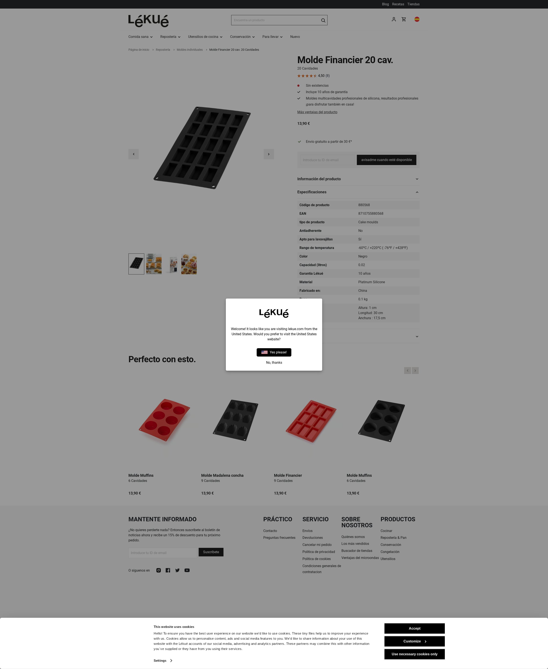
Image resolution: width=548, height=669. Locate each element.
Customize (412, 641)
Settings (160, 660)
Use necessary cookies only (415, 654)
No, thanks (274, 362)
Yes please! (278, 352)
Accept (414, 628)
